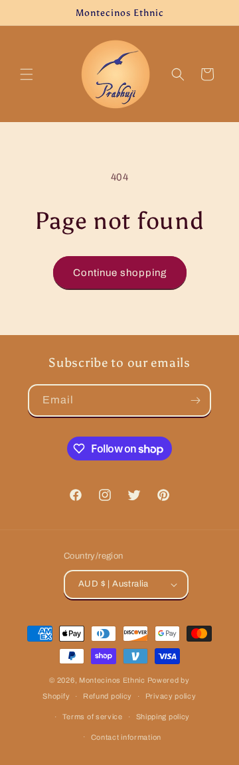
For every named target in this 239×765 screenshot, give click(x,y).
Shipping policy (163, 717)
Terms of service (92, 717)
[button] (26, 74)
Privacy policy (171, 696)
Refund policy (107, 696)
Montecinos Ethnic (112, 680)
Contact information (126, 737)
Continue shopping (120, 272)
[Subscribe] (195, 400)
